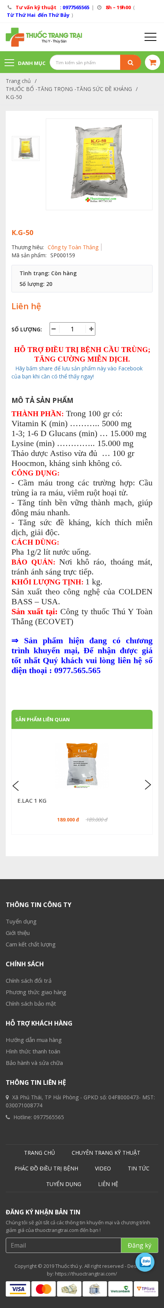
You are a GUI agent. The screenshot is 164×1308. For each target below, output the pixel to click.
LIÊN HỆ (108, 1184)
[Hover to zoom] (99, 164)
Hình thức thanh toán (33, 1051)
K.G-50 (14, 97)
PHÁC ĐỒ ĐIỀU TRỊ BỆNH (46, 1168)
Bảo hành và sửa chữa (34, 1062)
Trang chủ (18, 80)
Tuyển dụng (21, 921)
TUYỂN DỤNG (63, 1184)
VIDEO (103, 1168)
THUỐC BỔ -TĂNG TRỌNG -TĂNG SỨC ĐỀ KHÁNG (69, 89)
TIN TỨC (139, 1168)
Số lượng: (26, 329)
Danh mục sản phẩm (25, 67)
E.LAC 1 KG (32, 800)
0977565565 (49, 1117)
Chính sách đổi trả (28, 980)
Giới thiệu (18, 932)
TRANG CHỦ (39, 1152)
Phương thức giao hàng (36, 992)
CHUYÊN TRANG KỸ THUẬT (106, 1152)
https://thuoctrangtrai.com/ (86, 1273)
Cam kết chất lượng (31, 944)
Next (147, 785)
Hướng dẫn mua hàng (34, 1039)
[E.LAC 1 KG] (82, 766)
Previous (17, 785)
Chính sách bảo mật (31, 1003)
